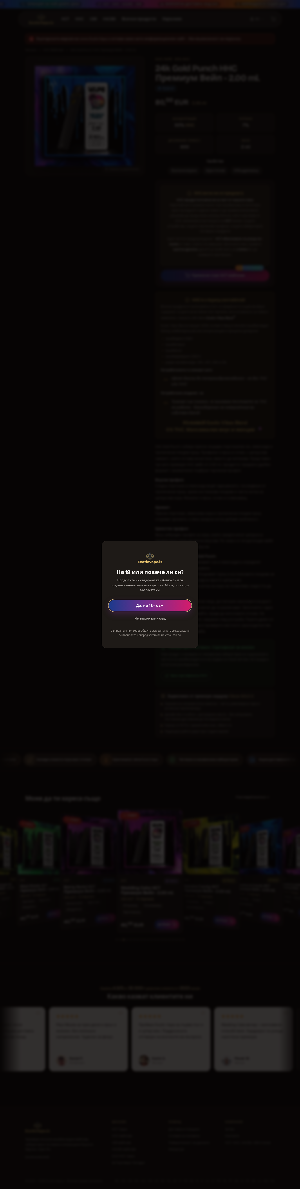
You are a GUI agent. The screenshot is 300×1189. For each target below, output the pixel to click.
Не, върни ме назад (150, 618)
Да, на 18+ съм (150, 606)
